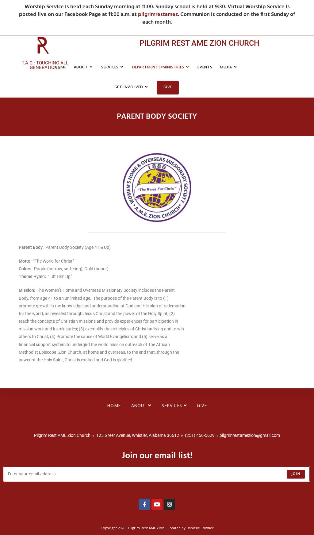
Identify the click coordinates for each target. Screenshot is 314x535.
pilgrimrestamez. (159, 14)
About (139, 406)
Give (202, 406)
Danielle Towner (200, 528)
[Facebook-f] (144, 504)
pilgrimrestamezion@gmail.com (250, 435)
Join (295, 474)
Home (114, 406)
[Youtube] (157, 504)
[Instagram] (169, 504)
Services (172, 406)
